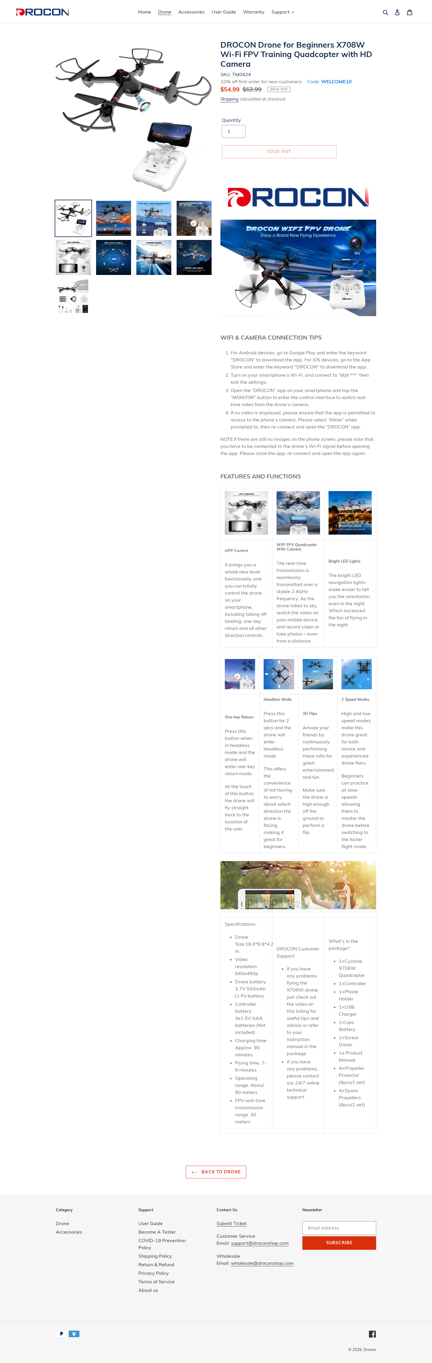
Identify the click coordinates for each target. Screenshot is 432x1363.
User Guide (150, 1223)
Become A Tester (157, 1232)
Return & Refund (156, 1264)
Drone (62, 1223)
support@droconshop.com (260, 1243)
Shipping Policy (155, 1256)
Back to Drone (220, 1172)
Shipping (229, 99)
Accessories (69, 1232)
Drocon (370, 1349)
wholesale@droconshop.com (262, 1263)
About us (148, 1290)
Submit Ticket (232, 1223)
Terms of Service (156, 1281)
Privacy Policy (153, 1273)
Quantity (231, 120)
